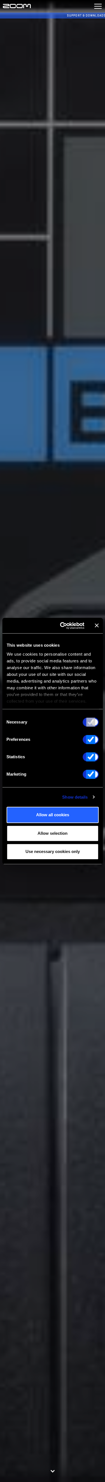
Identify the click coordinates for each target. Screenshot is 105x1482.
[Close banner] (97, 626)
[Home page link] (17, 6)
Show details (75, 797)
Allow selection (52, 833)
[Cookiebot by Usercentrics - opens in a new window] (62, 625)
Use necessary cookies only (52, 851)
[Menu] (98, 6)
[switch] (91, 739)
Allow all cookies (52, 814)
